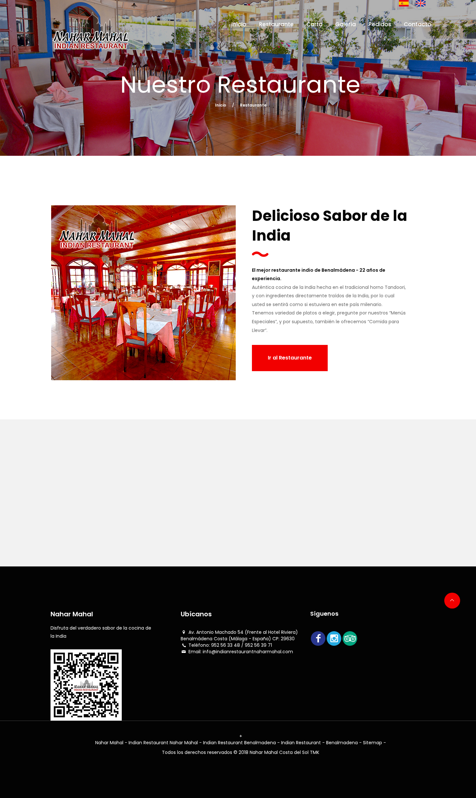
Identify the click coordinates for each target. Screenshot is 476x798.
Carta (314, 24)
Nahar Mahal (110, 742)
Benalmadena (342, 742)
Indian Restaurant (301, 742)
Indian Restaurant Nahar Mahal (164, 742)
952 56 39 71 (258, 645)
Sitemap (372, 742)
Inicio (239, 24)
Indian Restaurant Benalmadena (240, 742)
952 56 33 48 (225, 645)
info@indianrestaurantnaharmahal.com (248, 651)
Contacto (417, 24)
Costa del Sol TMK (299, 752)
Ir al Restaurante (290, 357)
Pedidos (379, 24)
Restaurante (276, 24)
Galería (345, 24)
